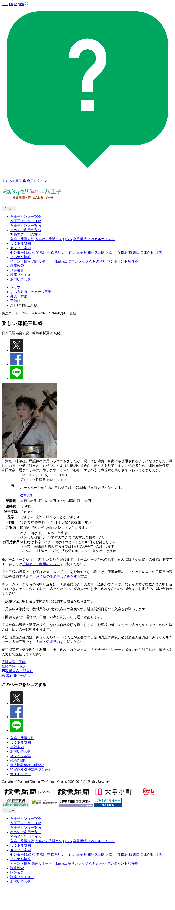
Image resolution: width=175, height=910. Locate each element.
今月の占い (97, 261)
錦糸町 (56, 252)
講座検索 (17, 266)
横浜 (124, 252)
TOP (5, 4)
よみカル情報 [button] (20, 257)
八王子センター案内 (25, 225)
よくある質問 (20, 243)
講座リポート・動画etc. (49, 261)
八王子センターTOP (25, 221)
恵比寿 (45, 252)
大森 (108, 252)
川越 (158, 252)
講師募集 (17, 270)
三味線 (15, 301)
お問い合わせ (20, 279)
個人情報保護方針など (27, 765)
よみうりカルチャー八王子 (30, 292)
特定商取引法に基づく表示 (30, 769)
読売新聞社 (18, 760)
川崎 (116, 252)
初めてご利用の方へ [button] (25, 230)
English (19, 4)
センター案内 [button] (20, 248)
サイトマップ (20, 774)
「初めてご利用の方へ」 (41, 564)
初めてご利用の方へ (25, 234)
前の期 (28, 495)
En (11, 4)
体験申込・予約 (14, 666)
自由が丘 (147, 252)
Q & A (67, 239)
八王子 (78, 252)
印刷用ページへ (17, 675)
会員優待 (80, 239)
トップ (15, 287)
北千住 (67, 252)
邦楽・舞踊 (18, 296)
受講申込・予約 (14, 662)
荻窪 (35, 252)
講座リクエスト (22, 275)
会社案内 (17, 747)
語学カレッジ (78, 261)
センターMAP (20, 252)
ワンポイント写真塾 (122, 261)
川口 (136, 252)
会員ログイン (36, 181)
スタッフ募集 (20, 756)
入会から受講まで (48, 239)
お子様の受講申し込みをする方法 (61, 576)
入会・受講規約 (22, 239)
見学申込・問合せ (19, 671)
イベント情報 (20, 261)
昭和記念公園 (94, 252)
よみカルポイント (101, 239)
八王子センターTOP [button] (25, 216)
